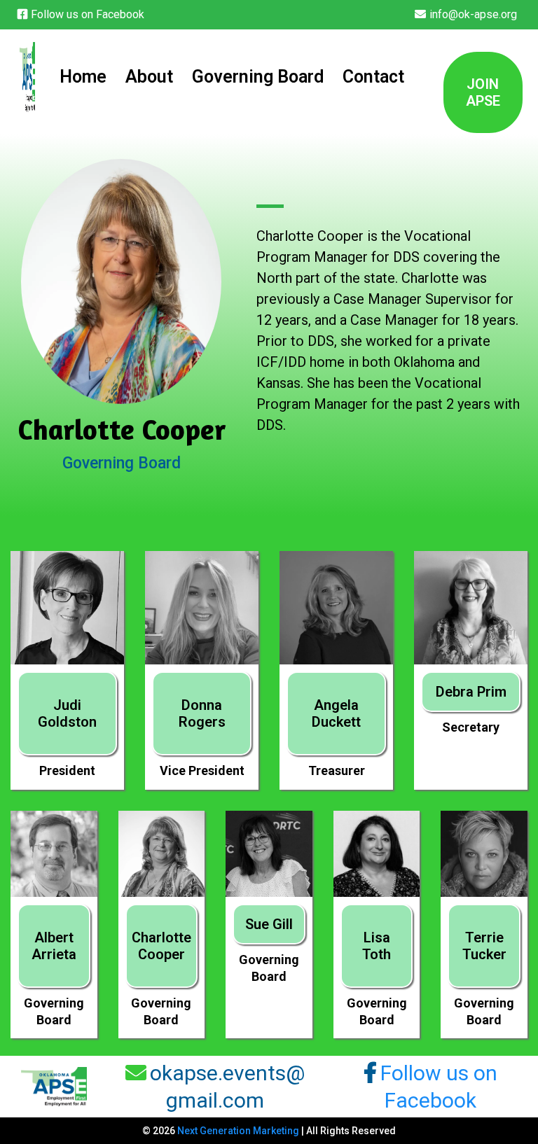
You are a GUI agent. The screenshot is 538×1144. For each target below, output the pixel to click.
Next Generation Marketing (238, 1130)
